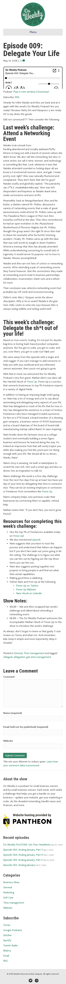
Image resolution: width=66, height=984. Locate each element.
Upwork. (36, 539)
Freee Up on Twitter (27, 585)
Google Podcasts (12, 930)
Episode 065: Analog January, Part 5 (23, 849)
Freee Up (32, 381)
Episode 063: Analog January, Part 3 (22, 859)
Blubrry (7, 950)
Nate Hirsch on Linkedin (29, 593)
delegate (7, 657)
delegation (19, 657)
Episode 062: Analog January (19, 865)
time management (41, 657)
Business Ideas (11, 882)
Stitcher (7, 935)
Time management (34, 653)
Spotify (7, 940)
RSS (17, 97)
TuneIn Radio (10, 945)
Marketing (8, 892)
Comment (9, 676)
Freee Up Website (26, 589)
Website (8, 740)
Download (43, 91)
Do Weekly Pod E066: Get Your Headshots (26, 844)
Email (6, 955)
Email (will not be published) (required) (25, 726)
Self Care (8, 897)
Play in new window (24, 91)
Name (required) (12, 713)
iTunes (6, 925)
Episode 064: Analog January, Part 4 (23, 854)
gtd (28, 657)
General (18, 653)
